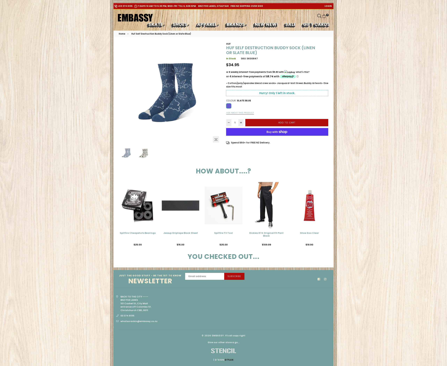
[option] (170, 93)
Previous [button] (123, 93)
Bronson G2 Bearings (309, 233)
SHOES (181, 24)
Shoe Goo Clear (266, 233)
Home (122, 33)
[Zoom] (216, 139)
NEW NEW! (267, 24)
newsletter (150, 279)
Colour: (238, 100)
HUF (228, 44)
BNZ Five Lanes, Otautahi (213, 6)
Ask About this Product (240, 112)
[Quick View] (152, 190)
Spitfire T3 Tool (180, 233)
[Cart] (324, 16)
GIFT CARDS (316, 24)
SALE (290, 24)
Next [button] (216, 93)
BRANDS (236, 24)
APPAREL (207, 24)
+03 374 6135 (125, 6)
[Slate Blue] (228, 106)
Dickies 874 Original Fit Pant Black (223, 234)
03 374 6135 (127, 315)
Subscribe (234, 276)
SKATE (156, 24)
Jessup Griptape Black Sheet (137, 233)
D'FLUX (229, 359)
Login (328, 6)
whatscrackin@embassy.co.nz (138, 321)
